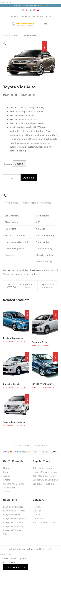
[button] (4, 43)
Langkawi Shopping (13, 526)
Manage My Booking (13, 483)
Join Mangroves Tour (44, 475)
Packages (38, 506)
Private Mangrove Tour (45, 472)
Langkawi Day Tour (13, 522)
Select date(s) (10, 343)
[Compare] (13, 187)
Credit (6, 479)
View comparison (16, 567)
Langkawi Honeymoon (14, 518)
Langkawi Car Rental (14, 510)
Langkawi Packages (13, 506)
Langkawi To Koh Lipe (44, 483)
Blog (5, 472)
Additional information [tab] (38, 203)
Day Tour (38, 510)
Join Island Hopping (43, 468)
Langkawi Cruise (11, 514)
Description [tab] (12, 203)
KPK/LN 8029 (44, 5)
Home (6, 468)
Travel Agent (9, 487)
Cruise (36, 514)
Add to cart (29, 177)
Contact (7, 491)
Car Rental (29, 285)
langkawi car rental (48, 285)
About (6, 475)
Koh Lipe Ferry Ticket (44, 522)
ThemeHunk (45, 549)
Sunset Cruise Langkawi (45, 479)
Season (8, 164)
